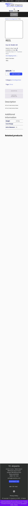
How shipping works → (12, 56)
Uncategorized (13, 19)
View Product (14, 173)
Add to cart (16, 74)
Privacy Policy (14, 496)
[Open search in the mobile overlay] (14, 9)
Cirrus (11, 84)
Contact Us (14, 481)
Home (6, 19)
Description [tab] (14, 90)
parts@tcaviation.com (21, 1)
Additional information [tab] (14, 96)
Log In (2, 1)
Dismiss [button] (16, 504)
